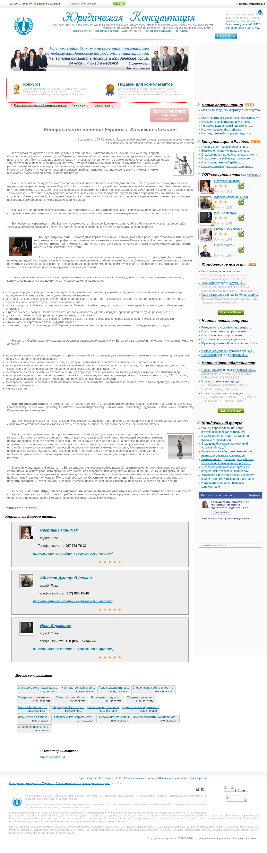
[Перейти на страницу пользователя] (26, 540)
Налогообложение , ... (32, 707)
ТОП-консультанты (221, 174)
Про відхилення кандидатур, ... (222, 381)
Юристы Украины (134, 778)
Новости (151, 778)
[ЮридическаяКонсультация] (130, 19)
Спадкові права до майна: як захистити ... (229, 154)
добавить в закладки (48, 3)
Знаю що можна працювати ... (38, 687)
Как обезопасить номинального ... (155, 717)
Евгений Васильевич (228, 229)
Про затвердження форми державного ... (228, 369)
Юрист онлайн (146, 826)
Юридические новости (224, 264)
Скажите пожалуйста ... (71, 697)
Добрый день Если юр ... (67, 707)
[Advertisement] (226, 74)
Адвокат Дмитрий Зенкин (231, 197)
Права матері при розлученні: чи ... (224, 146)
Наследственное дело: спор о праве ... (227, 166)
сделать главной (23, 3)
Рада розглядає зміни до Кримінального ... (229, 294)
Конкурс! (31, 84)
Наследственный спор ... (78, 687)
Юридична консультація (172, 778)
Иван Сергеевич (225, 213)
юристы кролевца (52, 757)
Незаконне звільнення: (114, 717)
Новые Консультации (222, 105)
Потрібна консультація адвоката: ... (225, 339)
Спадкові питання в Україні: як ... (223, 162)
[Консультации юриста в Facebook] (202, 789)
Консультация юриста (38, 795)
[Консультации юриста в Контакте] (197, 789)
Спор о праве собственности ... (153, 687)
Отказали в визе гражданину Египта (225, 121)
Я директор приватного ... (35, 697)
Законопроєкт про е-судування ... (223, 283)
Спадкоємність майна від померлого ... (227, 158)
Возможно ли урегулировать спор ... (225, 150)
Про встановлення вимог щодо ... (223, 393)
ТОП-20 (117, 778)
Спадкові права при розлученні (222, 335)
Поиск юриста (80, 105)
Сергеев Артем (224, 245)
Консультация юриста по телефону (56, 818)
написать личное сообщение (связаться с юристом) (73, 553)
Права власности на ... (114, 687)
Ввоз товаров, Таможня (103, 707)
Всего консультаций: (242, 24)
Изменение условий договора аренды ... (228, 351)
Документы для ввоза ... (34, 717)
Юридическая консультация (199, 815)
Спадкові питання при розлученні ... (225, 331)
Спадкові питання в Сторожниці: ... (224, 354)
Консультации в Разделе (225, 141)
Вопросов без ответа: (242, 27)
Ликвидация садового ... (107, 697)
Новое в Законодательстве (228, 363)
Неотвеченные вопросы (225, 320)
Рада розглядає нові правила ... (222, 271)
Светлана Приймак (227, 181)
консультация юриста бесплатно (83, 826)
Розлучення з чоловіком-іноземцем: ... (226, 327)
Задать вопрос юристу (39, 804)
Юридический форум (222, 423)
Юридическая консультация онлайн (137, 829)
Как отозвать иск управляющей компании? (230, 117)
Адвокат (53, 807)
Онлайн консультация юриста (230, 829)
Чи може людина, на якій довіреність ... (227, 125)
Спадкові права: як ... (141, 697)
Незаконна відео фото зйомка (221, 129)
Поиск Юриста (197, 778)
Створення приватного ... (34, 726)
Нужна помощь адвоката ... (140, 707)
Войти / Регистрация (252, 3)
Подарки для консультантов (145, 84)
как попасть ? (251, 174)
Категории (105, 778)
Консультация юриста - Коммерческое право (40, 105)
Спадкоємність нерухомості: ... (74, 717)
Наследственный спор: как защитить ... (227, 133)
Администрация (88, 778)
